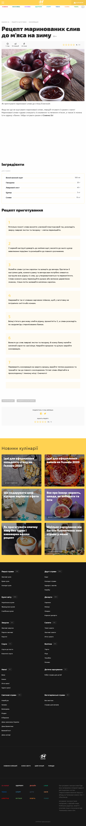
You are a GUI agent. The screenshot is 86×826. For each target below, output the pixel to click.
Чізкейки (48, 658)
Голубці (47, 590)
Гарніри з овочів (50, 585)
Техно (58, 7)
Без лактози (49, 700)
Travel (76, 7)
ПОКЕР (46, 798)
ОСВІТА (32, 798)
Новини (5, 7)
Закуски (7, 622)
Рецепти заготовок (19, 22)
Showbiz (28, 7)
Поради (51, 766)
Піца (46, 653)
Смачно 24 (5, 22)
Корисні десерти (51, 615)
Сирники (48, 602)
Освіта (67, 7)
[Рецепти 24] (41, 2)
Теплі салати (49, 628)
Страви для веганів (52, 705)
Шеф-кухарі (39, 766)
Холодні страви (50, 581)
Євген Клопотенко (55, 551)
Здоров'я (38, 7)
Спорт (48, 7)
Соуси (6, 644)
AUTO (32, 792)
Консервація (33, 22)
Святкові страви (11, 695)
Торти (47, 649)
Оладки (47, 611)
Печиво (47, 662)
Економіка (16, 7)
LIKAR (46, 785)
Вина (3, 675)
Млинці (47, 607)
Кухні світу (9, 597)
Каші (46, 577)
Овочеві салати (50, 632)
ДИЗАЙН (33, 785)
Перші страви (10, 571)
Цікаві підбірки (11, 482)
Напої (6, 669)
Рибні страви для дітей (53, 675)
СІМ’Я (46, 792)
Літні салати (49, 637)
